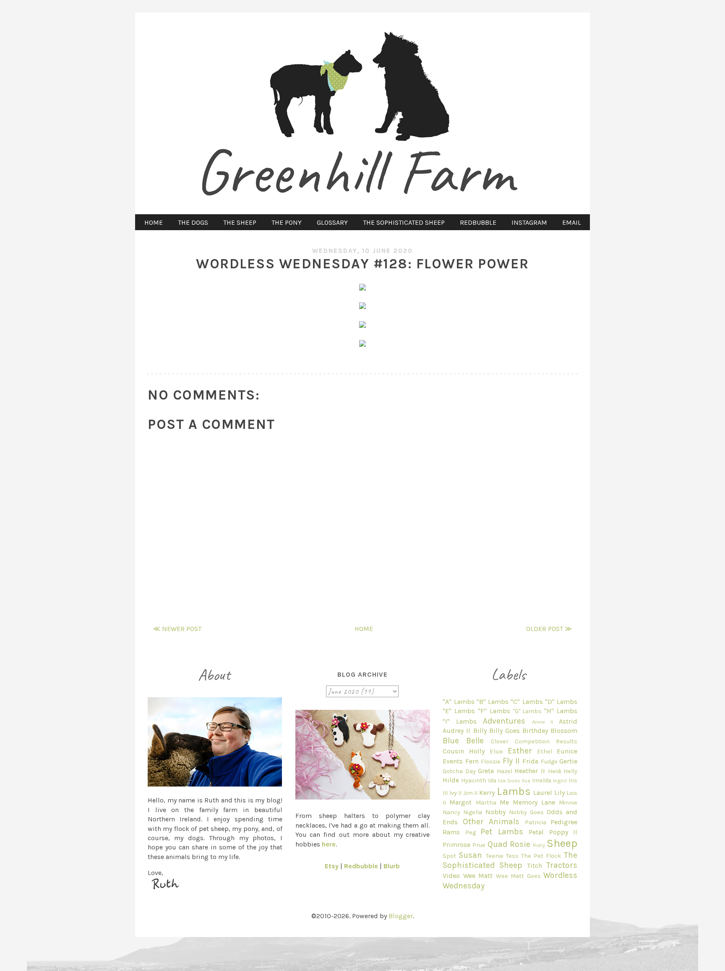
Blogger (401, 916)
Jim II (470, 793)
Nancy (451, 812)
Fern (472, 761)
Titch (534, 866)
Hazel (504, 771)
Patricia (535, 822)
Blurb (391, 866)
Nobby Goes (526, 812)
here (329, 844)
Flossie (491, 761)
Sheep (562, 843)
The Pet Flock (541, 855)
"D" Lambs (561, 702)
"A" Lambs (458, 702)
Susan (470, 855)
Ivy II (455, 793)
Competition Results (546, 741)
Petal (536, 832)
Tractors (561, 865)
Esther (520, 751)
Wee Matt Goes (518, 876)
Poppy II (563, 832)
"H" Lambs (560, 711)
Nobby (495, 812)
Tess (512, 855)
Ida (492, 780)
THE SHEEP (239, 222)
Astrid (568, 721)
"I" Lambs (460, 721)
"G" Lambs (527, 711)
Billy (480, 731)
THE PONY (286, 222)
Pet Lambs (501, 831)
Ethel (544, 751)
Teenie (494, 855)
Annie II (542, 722)
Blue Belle (463, 740)
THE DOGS (193, 222)
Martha (486, 802)
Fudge (549, 761)
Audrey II (456, 731)
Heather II (529, 771)
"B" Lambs (493, 702)
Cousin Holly (464, 751)
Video (451, 876)
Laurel (542, 793)
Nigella (472, 812)
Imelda (541, 780)
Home (364, 629)
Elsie (496, 751)
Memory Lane (534, 802)
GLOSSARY (332, 222)
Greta (486, 771)
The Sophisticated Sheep (510, 860)
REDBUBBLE (478, 222)
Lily (559, 793)
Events (453, 761)
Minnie (568, 802)
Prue (478, 845)
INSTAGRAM (529, 222)
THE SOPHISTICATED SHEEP (404, 222)
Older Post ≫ (549, 629)
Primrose (456, 845)
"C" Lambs (526, 702)
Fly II (511, 761)
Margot (460, 802)
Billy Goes (504, 731)
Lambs (514, 791)
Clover (500, 741)
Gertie (568, 761)
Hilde (451, 780)
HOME (153, 222)
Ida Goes (509, 780)
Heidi (554, 771)
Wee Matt (478, 876)
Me (504, 802)
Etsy (332, 866)
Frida (530, 761)
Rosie (520, 844)
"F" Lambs (494, 711)
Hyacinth (473, 780)
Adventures (504, 721)
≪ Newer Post (177, 629)
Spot (449, 855)
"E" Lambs (459, 711)
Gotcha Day (459, 771)
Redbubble (361, 866)
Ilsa (526, 780)
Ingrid (560, 780)
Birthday (535, 731)
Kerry (487, 793)
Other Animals (491, 821)
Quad (497, 844)
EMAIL (571, 222)
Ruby (539, 845)
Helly (570, 771)
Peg (470, 832)
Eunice (567, 751)
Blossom (563, 731)
